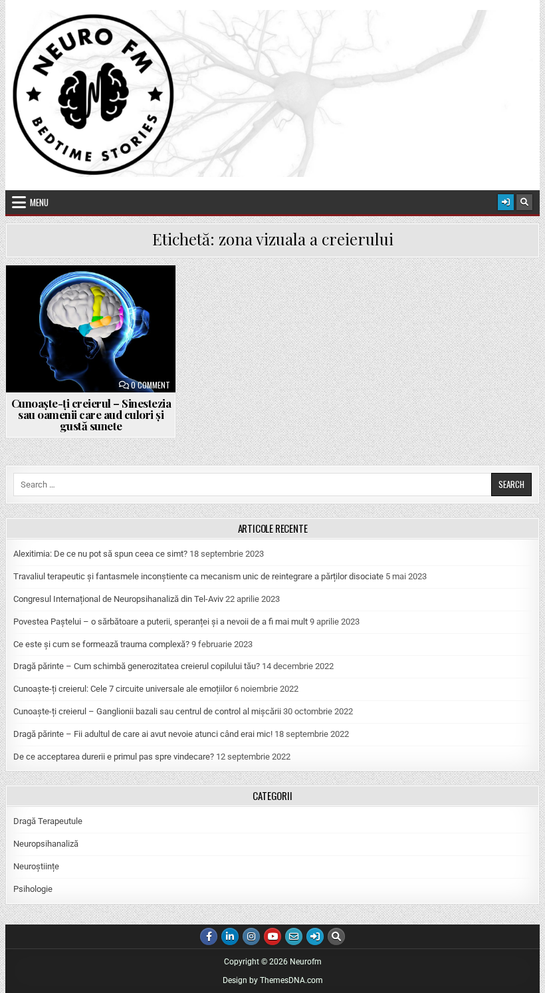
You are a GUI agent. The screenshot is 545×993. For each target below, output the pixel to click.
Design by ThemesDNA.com (273, 980)
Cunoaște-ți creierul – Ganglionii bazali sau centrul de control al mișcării (147, 711)
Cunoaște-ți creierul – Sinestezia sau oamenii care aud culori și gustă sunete (91, 414)
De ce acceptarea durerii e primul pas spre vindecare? (113, 757)
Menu (39, 202)
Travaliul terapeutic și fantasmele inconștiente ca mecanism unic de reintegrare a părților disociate (198, 576)
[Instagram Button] (251, 936)
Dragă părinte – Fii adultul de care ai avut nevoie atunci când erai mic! (142, 734)
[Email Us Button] (293, 936)
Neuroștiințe (36, 866)
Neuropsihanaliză (45, 844)
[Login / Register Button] (506, 202)
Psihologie (33, 889)
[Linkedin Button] (230, 936)
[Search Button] (524, 202)
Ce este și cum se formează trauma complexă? (101, 644)
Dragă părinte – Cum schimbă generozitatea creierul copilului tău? (136, 666)
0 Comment (150, 385)
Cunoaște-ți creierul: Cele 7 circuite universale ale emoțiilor (122, 689)
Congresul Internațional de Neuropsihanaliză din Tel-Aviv (118, 599)
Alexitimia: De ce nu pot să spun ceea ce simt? (100, 554)
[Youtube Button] (272, 936)
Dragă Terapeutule (47, 821)
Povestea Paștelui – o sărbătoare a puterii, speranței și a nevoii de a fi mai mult (160, 622)
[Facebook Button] (208, 936)
